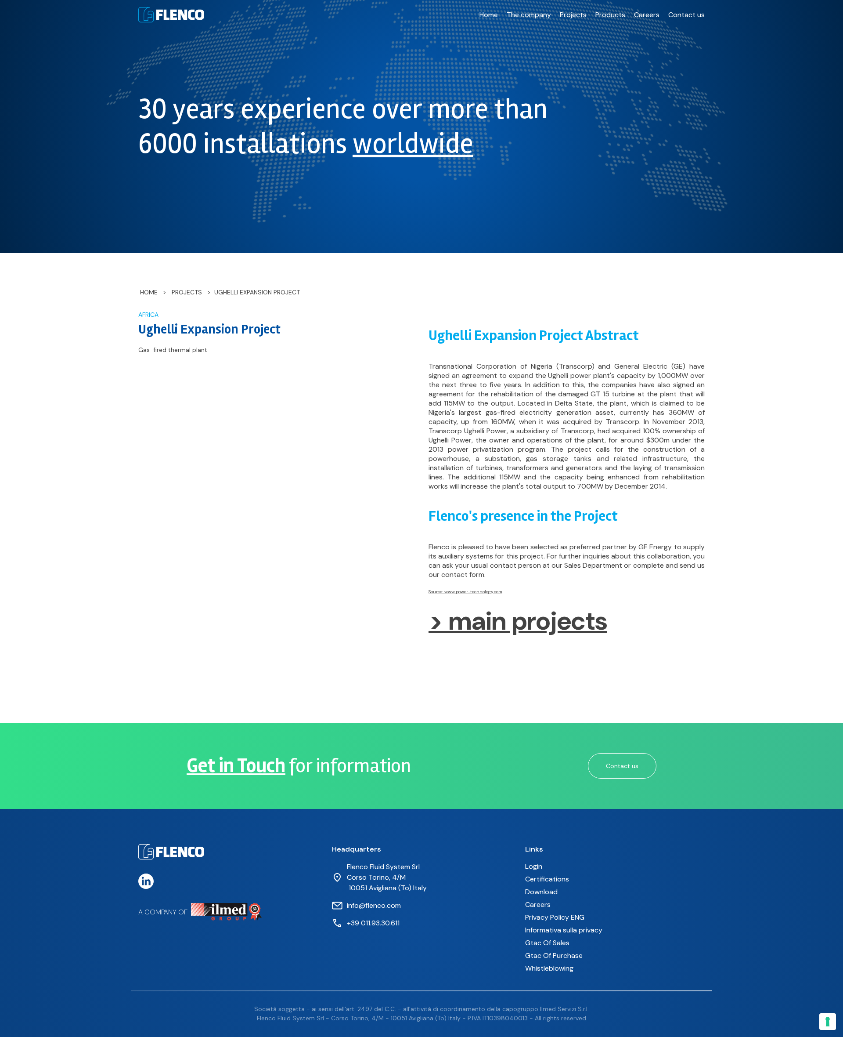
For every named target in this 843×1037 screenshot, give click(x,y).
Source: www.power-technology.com (465, 592)
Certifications (547, 879)
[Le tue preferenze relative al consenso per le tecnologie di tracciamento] (827, 1021)
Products (610, 14)
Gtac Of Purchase (554, 955)
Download (541, 891)
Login (533, 866)
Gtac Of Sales (547, 942)
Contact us (686, 14)
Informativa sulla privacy (563, 930)
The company (529, 14)
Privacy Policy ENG (554, 917)
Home (488, 14)
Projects (573, 14)
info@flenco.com (374, 905)
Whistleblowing (549, 968)
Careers (646, 14)
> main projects (518, 621)
